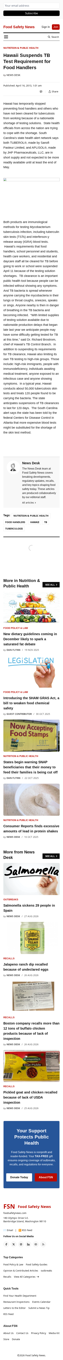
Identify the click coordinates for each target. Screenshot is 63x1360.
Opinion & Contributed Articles (20, 1270)
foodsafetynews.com (14, 1213)
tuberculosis (14, 528)
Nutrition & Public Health (20, 47)
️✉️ (8, 1230)
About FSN (46, 1177)
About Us (8, 1333)
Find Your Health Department (19, 1295)
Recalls (8, 958)
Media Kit (54, 1333)
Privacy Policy (38, 1333)
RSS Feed (8, 1314)
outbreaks (10, 899)
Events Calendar (41, 1301)
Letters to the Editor (14, 1308)
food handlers (15, 522)
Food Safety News (35, 1355)
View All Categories (24, 1276)
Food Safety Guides (36, 1264)
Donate (16, 1339)
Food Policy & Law (15, 628)
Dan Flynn (13, 649)
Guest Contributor (19, 714)
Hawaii (34, 522)
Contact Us (22, 1333)
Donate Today (19, 1177)
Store (6, 1339)
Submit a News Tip (39, 1308)
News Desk (13, 75)
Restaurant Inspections (16, 1301)
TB (45, 522)
